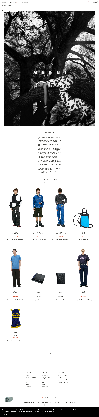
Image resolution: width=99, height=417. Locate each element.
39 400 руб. (17, 340)
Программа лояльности (64, 382)
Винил (27, 389)
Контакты (47, 397)
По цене (4, 10)
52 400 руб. (17, 239)
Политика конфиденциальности (66, 379)
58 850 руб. (84, 239)
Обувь (27, 382)
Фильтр (12, 10)
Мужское (12, 2)
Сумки (27, 384)
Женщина (46, 179)
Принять (6, 414)
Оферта (60, 380)
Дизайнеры (28, 379)
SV (18, 2)
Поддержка (25, 2)
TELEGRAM (73, 402)
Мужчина (55, 179)
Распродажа (29, 375)
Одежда (27, 380)
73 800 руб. (62, 299)
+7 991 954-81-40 (28, 402)
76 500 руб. (39, 299)
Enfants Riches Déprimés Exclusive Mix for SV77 (50, 364)
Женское (4, 2)
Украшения (28, 388)
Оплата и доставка (62, 375)
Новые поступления (31, 377)
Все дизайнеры (8, 5)
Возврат (60, 377)
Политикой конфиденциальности (48, 411)
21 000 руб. (17, 299)
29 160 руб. (84, 299)
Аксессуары (29, 386)
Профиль (55, 397)
